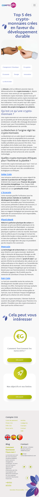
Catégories (24, 423)
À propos (23, 426)
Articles (23, 420)
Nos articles (9, 484)
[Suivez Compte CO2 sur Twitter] (24, 467)
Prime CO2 (9, 423)
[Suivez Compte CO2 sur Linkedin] (30, 467)
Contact (23, 428)
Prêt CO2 (9, 426)
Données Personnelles (17, 490)
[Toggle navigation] (34, 5)
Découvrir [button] (19, 360)
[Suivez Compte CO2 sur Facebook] (27, 478)
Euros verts (9, 428)
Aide (22, 431)
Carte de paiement (12, 420)
